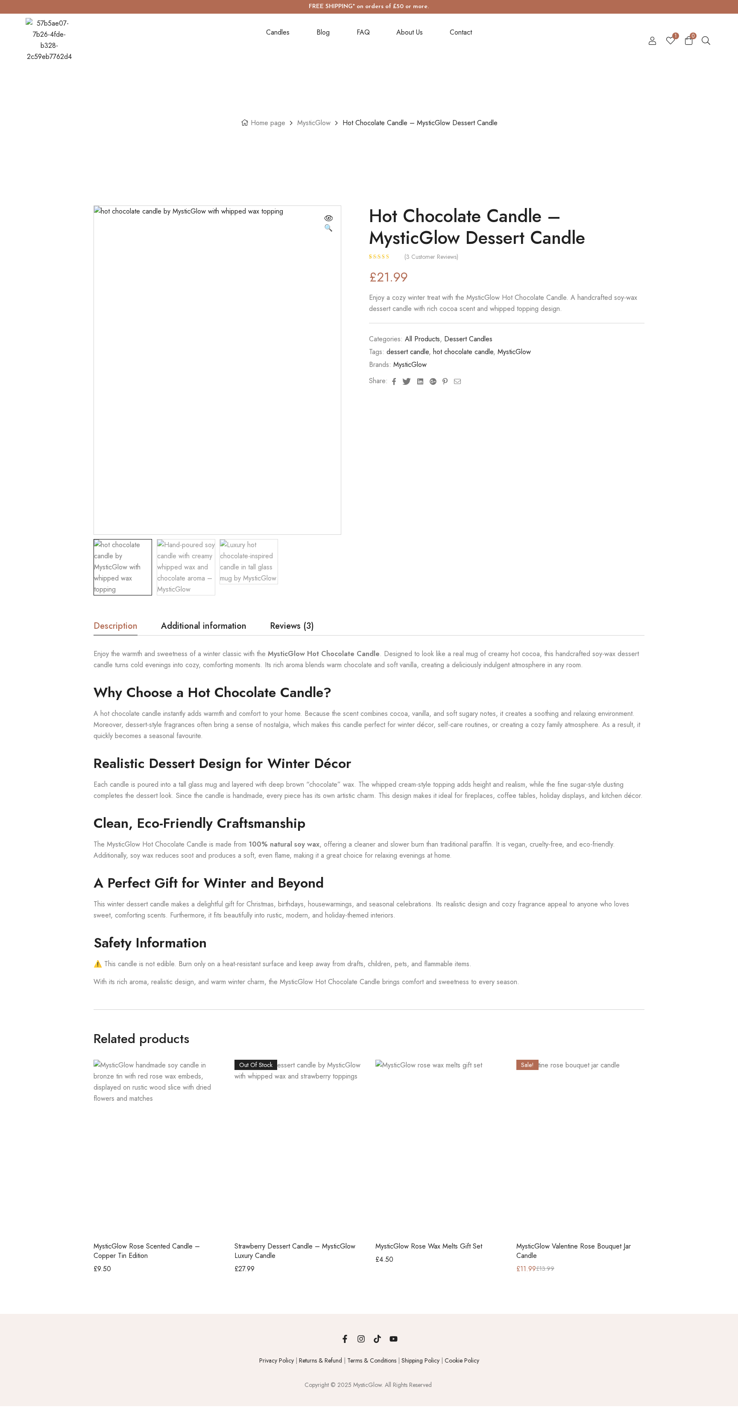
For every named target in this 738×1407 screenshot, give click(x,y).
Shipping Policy (420, 1360)
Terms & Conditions (371, 1360)
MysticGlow (314, 123)
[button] (328, 224)
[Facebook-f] (345, 1339)
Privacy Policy (276, 1360)
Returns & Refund (320, 1360)
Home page (268, 123)
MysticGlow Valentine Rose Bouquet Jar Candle (573, 1250)
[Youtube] (393, 1339)
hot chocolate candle (463, 352)
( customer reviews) (431, 256)
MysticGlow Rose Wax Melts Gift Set (428, 1246)
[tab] (116, 628)
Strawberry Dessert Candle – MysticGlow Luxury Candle (294, 1250)
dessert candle (408, 352)
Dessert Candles (468, 339)
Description (116, 627)
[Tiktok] (377, 1339)
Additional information (203, 627)
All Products (422, 339)
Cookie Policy (462, 1360)
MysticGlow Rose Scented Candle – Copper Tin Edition (147, 1250)
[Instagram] (361, 1339)
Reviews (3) (292, 627)
